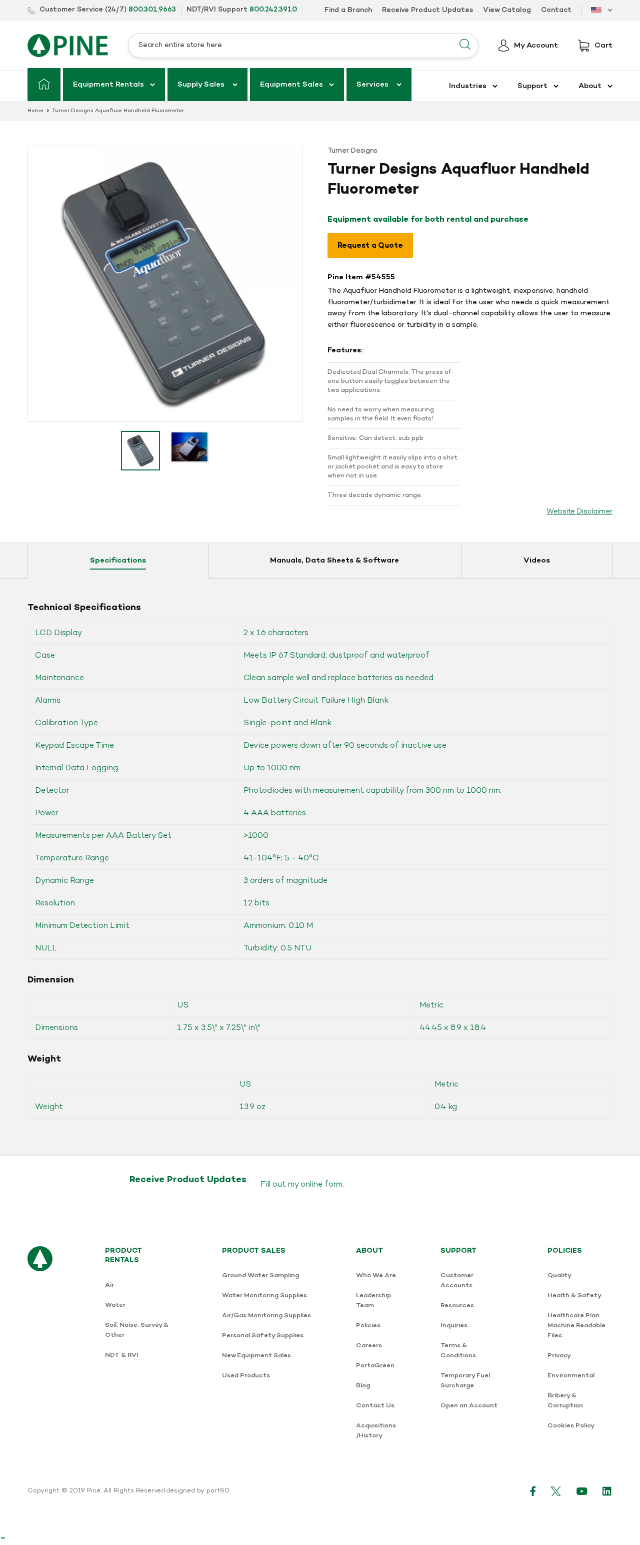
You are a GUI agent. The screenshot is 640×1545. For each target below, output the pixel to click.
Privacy (559, 1355)
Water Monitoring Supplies (264, 1295)
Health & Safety (575, 1295)
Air (109, 1285)
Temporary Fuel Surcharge (465, 1380)
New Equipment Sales (256, 1355)
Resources (457, 1305)
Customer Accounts (457, 1280)
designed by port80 (198, 1490)
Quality (560, 1275)
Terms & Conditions (458, 1350)
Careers (369, 1345)
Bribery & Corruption (565, 1400)
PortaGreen (375, 1365)
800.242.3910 (273, 10)
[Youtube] (582, 1491)
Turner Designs (353, 151)
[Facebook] (533, 1491)
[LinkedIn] (607, 1491)
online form (321, 1184)
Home (36, 111)
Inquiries (454, 1325)
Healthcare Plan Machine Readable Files (577, 1325)
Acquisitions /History (376, 1430)
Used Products (246, 1375)
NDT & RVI (121, 1355)
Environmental (571, 1375)
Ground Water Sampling (260, 1275)
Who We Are (376, 1275)
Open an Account (469, 1405)
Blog (363, 1385)
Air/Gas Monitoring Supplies (266, 1315)
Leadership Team (373, 1300)
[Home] (44, 84)
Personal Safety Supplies (263, 1335)
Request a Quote (370, 246)
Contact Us (375, 1405)
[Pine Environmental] (68, 45)
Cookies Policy (571, 1425)
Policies (368, 1325)
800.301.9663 (152, 10)
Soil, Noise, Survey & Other (136, 1330)
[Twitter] (556, 1491)
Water (115, 1305)
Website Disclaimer (579, 512)
